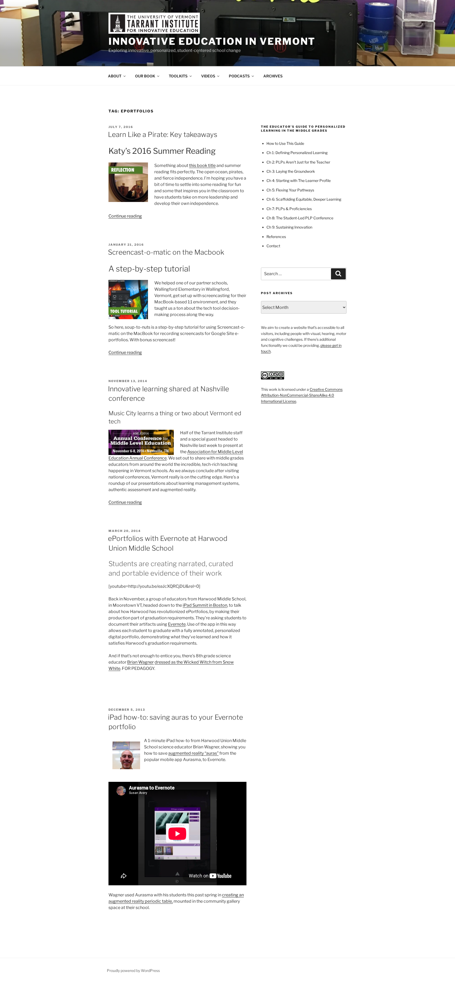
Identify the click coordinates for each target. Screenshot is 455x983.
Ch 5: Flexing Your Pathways (290, 190)
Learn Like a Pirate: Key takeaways (162, 134)
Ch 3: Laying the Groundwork (290, 171)
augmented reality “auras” (193, 753)
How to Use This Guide (285, 143)
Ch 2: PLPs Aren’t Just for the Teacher (298, 162)
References (276, 236)
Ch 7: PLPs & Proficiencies (289, 208)
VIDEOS (208, 76)
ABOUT (114, 76)
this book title (202, 165)
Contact (273, 246)
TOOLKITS (178, 76)
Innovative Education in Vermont (211, 41)
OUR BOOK (145, 76)
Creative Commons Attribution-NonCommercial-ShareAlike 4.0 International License (302, 395)
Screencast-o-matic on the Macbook (166, 252)
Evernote (177, 624)
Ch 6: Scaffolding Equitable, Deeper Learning (303, 199)
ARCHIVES (273, 76)
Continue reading (125, 216)
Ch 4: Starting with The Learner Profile (298, 180)
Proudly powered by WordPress (133, 970)
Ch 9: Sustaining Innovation (289, 227)
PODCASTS (239, 76)
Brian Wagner (140, 662)
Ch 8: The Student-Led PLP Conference (299, 218)
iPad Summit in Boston (205, 605)
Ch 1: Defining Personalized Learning (297, 152)
